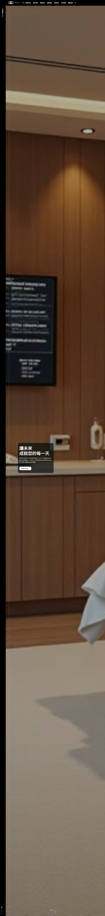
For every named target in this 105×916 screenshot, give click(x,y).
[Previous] (8, 458)
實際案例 (49, 3)
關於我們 (35, 3)
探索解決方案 (24, 468)
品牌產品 (56, 3)
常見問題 (63, 3)
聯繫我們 (70, 3)
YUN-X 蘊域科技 (26, 3)
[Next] (102, 458)
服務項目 (42, 3)
